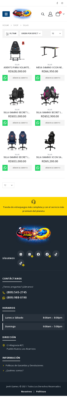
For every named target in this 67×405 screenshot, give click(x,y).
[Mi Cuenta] (50, 14)
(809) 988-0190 (17, 297)
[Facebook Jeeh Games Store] (38, 253)
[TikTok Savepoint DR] (20, 262)
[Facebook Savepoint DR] (47, 253)
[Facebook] (57, 3)
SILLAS (17, 65)
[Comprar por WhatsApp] (5, 78)
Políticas (41, 391)
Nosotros (26, 391)
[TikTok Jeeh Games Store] (56, 253)
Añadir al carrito (20, 78)
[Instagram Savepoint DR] (29, 253)
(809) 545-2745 (17, 292)
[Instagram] (62, 3)
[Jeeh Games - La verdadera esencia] (18, 14)
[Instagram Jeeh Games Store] (20, 253)
